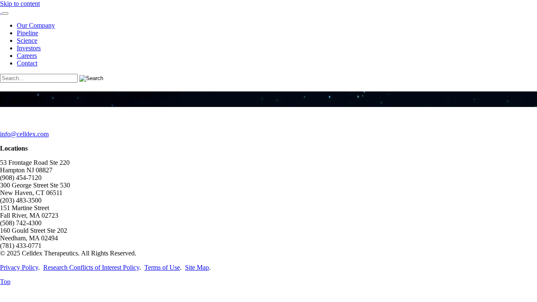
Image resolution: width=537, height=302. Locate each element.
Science (27, 40)
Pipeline (27, 32)
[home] (1, 11)
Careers (27, 55)
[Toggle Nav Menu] (5, 13)
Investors (29, 48)
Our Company (36, 25)
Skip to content (20, 3)
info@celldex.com (24, 134)
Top (5, 281)
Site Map (197, 267)
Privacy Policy (19, 267)
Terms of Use (162, 267)
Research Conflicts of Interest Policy (91, 267)
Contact (27, 63)
